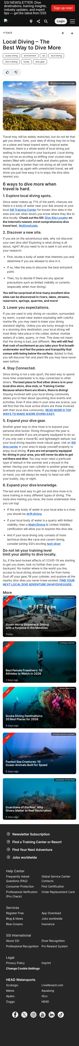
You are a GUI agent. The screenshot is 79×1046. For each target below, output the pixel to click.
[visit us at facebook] (16, 1015)
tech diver (54, 543)
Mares (10, 990)
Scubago (12, 985)
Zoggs (10, 1001)
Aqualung (48, 990)
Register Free (15, 913)
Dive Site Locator (56, 217)
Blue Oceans (14, 924)
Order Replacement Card (58, 892)
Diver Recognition (53, 940)
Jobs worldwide (24, 857)
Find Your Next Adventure (32, 850)
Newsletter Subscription (31, 834)
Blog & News (14, 918)
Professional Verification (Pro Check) (21, 894)
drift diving (34, 513)
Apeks (10, 996)
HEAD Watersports (20, 980)
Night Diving (36, 524)
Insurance (48, 924)
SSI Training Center (23, 209)
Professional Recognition (22, 946)
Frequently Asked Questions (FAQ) (17, 879)
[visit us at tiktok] (62, 1015)
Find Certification (53, 886)
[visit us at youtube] (44, 1015)
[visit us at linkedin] (53, 1015)
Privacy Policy (15, 963)
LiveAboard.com (52, 985)
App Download (51, 913)
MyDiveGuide (28, 225)
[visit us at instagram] (35, 1015)
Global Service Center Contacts (56, 879)
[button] (63, 8)
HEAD (45, 1001)
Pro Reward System (55, 946)
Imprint (46, 963)
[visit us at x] (25, 1015)
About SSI (12, 940)
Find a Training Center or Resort (37, 842)
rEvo (44, 996)
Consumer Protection (20, 886)
